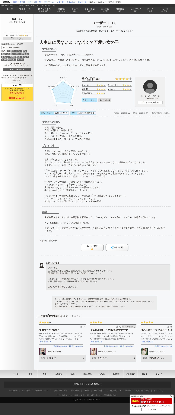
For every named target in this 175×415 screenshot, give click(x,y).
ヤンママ (20, 60)
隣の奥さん (12, 60)
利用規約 (128, 391)
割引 (25, 10)
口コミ (150, 10)
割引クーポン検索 (60, 391)
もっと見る (76, 316)
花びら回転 (6, 54)
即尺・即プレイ (16, 51)
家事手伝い (24, 54)
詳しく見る (152, 409)
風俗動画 (120, 10)
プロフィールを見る (150, 102)
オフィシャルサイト (17, 70)
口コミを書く (18, 39)
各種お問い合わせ (142, 391)
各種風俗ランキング (41, 391)
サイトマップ (159, 391)
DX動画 (86, 391)
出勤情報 (59, 374)
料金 (44, 10)
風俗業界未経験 (15, 57)
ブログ (136, 10)
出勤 (61, 10)
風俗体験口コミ (99, 391)
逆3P (12, 54)
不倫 (24, 51)
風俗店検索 (13, 391)
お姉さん (5, 57)
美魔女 (4, 60)
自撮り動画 (87, 374)
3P (9, 51)
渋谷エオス (17, 19)
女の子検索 (26, 391)
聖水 (17, 54)
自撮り (89, 10)
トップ (10, 9)
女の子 (75, 10)
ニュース (164, 10)
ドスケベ (25, 57)
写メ (105, 10)
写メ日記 (102, 374)
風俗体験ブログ (115, 391)
